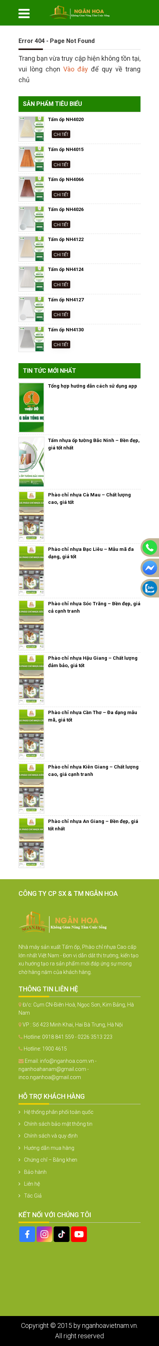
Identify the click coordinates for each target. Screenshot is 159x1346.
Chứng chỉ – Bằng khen (50, 1160)
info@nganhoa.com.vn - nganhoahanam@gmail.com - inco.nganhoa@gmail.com (57, 1069)
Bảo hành (35, 1172)
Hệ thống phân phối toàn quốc (59, 1112)
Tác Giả (33, 1196)
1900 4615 (54, 1049)
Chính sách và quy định (51, 1136)
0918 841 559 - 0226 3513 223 (77, 1037)
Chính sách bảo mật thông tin (58, 1124)
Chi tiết (61, 134)
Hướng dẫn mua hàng (49, 1148)
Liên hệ (32, 1184)
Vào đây (77, 69)
